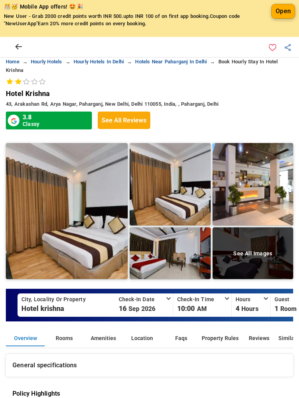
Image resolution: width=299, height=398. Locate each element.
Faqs (181, 338)
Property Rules (220, 338)
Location (142, 338)
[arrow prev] (18, 47)
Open (283, 11)
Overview (25, 338)
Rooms (64, 338)
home (12, 62)
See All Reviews (124, 120)
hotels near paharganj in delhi (171, 62)
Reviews (259, 338)
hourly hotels (46, 62)
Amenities (103, 338)
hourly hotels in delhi (99, 62)
